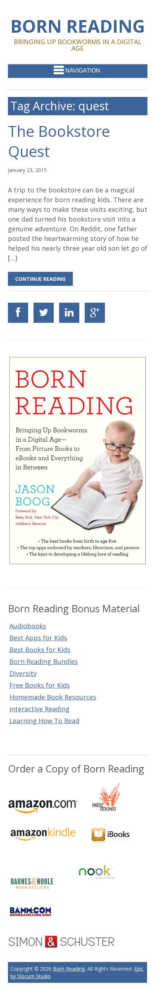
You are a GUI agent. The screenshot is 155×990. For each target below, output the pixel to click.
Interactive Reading (39, 709)
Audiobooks (27, 626)
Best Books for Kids (39, 649)
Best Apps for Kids (38, 637)
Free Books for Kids (39, 685)
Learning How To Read (44, 720)
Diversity (23, 673)
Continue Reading (40, 278)
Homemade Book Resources (52, 697)
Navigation (82, 71)
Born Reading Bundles (43, 661)
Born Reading (77, 26)
